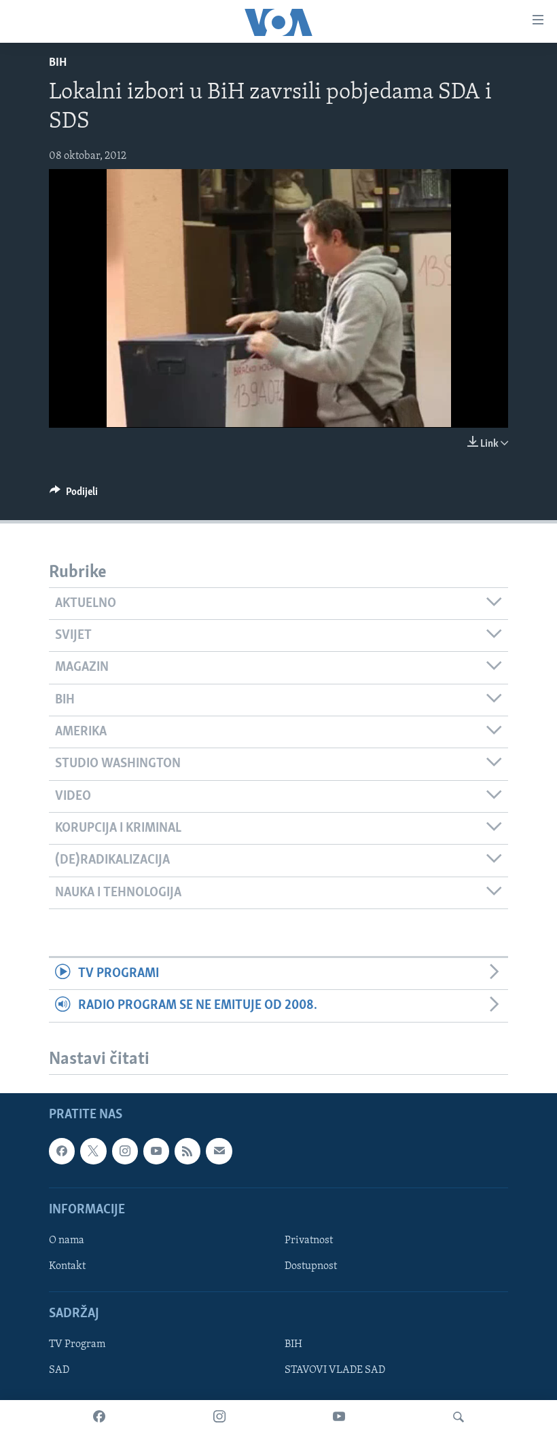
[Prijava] (219, 1151)
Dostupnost (311, 1266)
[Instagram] (219, 1417)
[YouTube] (339, 1417)
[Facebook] (99, 1417)
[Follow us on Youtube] (156, 1151)
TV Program (77, 1344)
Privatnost (309, 1240)
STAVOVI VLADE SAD (335, 1370)
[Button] (74, 495)
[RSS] (187, 1151)
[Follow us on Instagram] (125, 1151)
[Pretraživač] (458, 1417)
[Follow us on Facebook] (62, 1151)
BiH (58, 63)
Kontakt (67, 1266)
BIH (293, 1344)
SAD (59, 1370)
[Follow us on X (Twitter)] (93, 1151)
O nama (66, 1240)
